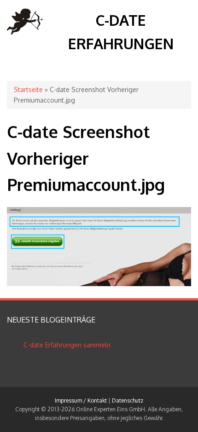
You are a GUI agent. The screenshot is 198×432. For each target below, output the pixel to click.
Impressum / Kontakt (81, 400)
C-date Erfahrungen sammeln (67, 345)
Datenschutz (127, 400)
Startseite (28, 89)
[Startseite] (25, 32)
